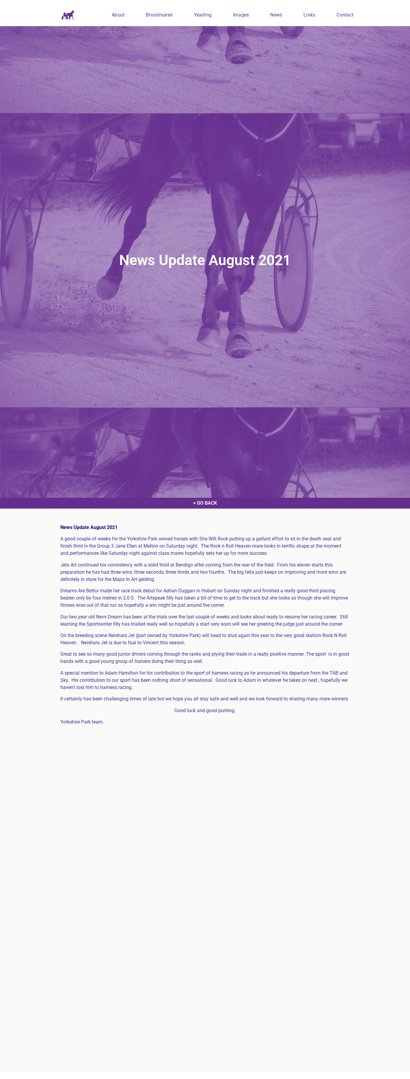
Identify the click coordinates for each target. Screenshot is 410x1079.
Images (241, 15)
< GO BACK (205, 503)
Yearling (203, 15)
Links (309, 15)
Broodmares (159, 15)
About (118, 15)
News (276, 15)
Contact (345, 15)
